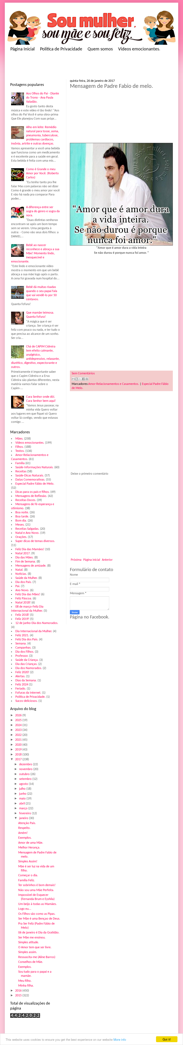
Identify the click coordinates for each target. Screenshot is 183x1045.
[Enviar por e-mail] (73, 379)
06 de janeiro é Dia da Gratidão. (39, 932)
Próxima (76, 560)
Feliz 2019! (22, 619)
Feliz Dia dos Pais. (26, 639)
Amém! (23, 833)
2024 (18, 725)
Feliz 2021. (22, 635)
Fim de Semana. (25, 561)
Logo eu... (24, 909)
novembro (26, 769)
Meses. (20, 525)
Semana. (21, 643)
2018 (18, 754)
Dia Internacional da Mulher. (33, 631)
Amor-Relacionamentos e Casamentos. (113, 384)
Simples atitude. (28, 942)
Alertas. (20, 676)
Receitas (20, 471)
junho (23, 794)
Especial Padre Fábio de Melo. (34, 484)
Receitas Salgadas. (27, 529)
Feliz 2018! (22, 615)
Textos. (20, 451)
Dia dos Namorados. (28, 668)
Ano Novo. (22, 590)
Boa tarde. (22, 516)
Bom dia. (21, 520)
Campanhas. (23, 647)
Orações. (21, 537)
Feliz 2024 (21, 684)
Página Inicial (22, 49)
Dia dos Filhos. (24, 652)
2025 (18, 720)
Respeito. (24, 828)
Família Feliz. (26, 880)
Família (20, 463)
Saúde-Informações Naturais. (34, 467)
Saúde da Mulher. (26, 578)
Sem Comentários (83, 373)
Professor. (21, 656)
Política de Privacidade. (30, 697)
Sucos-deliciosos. (26, 701)
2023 (18, 730)
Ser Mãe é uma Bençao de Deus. (39, 918)
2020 (18, 745)
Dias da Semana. (26, 680)
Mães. (19, 438)
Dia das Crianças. (26, 664)
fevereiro (25, 813)
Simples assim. (27, 952)
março (23, 808)
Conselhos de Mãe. (30, 962)
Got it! (167, 1039)
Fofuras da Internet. (28, 693)
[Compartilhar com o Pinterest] (87, 379)
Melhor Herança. (29, 847)
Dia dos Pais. (23, 582)
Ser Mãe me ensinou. (32, 937)
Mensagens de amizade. (30, 565)
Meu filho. (25, 981)
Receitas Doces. (25, 500)
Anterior (107, 560)
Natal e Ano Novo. (27, 533)
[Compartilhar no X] (80, 379)
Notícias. (21, 574)
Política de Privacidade (61, 49)
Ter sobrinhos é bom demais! (37, 885)
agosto (24, 784)
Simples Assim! (27, 861)
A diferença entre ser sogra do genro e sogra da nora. (43, 211)
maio (22, 798)
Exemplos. (25, 838)
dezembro (26, 764)
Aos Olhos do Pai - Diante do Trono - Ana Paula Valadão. (42, 98)
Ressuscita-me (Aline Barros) (36, 957)
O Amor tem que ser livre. (34, 947)
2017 (18, 759)
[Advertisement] (52, 66)
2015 (18, 995)
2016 (18, 990)
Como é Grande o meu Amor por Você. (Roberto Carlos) (42, 173)
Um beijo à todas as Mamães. (37, 904)
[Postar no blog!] (76, 379)
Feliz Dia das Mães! (27, 594)
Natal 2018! (23, 602)
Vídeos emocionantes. (139, 49)
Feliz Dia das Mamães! (29, 549)
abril (22, 803)
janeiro (24, 818)
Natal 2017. (23, 553)
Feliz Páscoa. (23, 598)
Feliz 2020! (22, 672)
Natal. (19, 570)
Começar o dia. (28, 875)
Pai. (17, 586)
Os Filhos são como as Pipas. (36, 914)
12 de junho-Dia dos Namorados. (36, 623)
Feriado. (20, 688)
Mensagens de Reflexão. (31, 496)
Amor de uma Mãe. (30, 843)
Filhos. (19, 447)
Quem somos (100, 49)
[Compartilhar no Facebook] (83, 379)
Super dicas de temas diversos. (35, 541)
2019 (18, 749)
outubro (24, 774)
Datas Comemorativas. (30, 479)
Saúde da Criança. (27, 660)
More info (119, 1039)
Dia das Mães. (24, 557)
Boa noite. (22, 512)
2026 (18, 715)
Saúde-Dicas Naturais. (29, 475)
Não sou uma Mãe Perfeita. (36, 890)
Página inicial (91, 560)
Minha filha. (26, 985)
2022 (18, 735)
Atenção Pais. (27, 823)
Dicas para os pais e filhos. (32, 492)
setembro (25, 779)
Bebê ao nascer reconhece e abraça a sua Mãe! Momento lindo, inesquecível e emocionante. (35, 253)
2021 (18, 740)
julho (22, 789)
